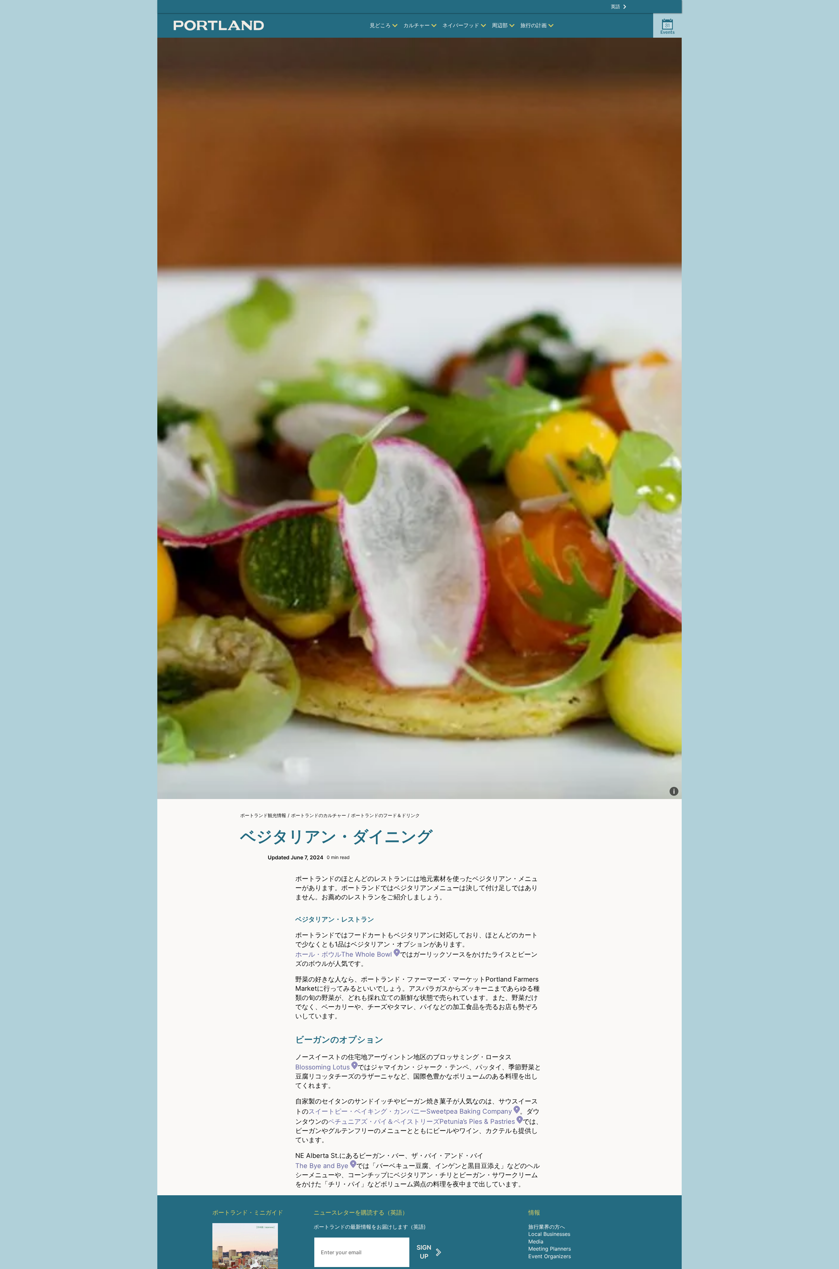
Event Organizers (549, 1256)
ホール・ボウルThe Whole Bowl (343, 954)
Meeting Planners (549, 1248)
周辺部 (500, 25)
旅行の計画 (533, 25)
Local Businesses (549, 1234)
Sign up (424, 1252)
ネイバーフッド (460, 25)
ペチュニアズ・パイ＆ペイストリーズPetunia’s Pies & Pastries (421, 1121)
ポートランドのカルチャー (318, 815)
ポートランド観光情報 (263, 815)
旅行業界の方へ (546, 1226)
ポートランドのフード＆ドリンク (385, 815)
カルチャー (416, 25)
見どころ (380, 25)
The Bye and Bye (321, 1166)
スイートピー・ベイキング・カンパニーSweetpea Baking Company (410, 1111)
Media (535, 1241)
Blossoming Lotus (322, 1067)
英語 (615, 6)
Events (667, 28)
